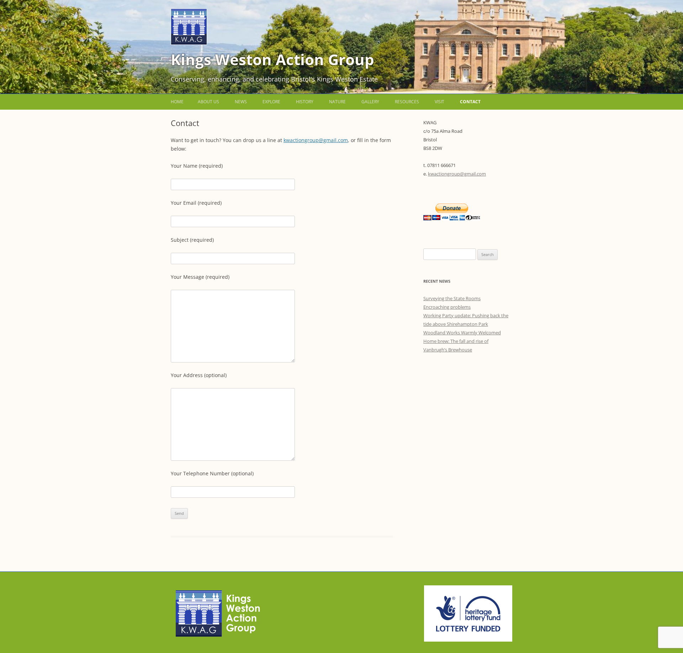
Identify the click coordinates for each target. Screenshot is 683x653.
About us (208, 102)
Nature (337, 102)
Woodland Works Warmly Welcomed (462, 332)
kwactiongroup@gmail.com (316, 140)
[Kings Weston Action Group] (189, 43)
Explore (271, 102)
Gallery (370, 102)
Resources (407, 102)
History (304, 102)
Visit (439, 102)
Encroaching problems (447, 307)
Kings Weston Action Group (272, 59)
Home (177, 102)
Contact (470, 102)
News (241, 102)
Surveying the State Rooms (452, 298)
